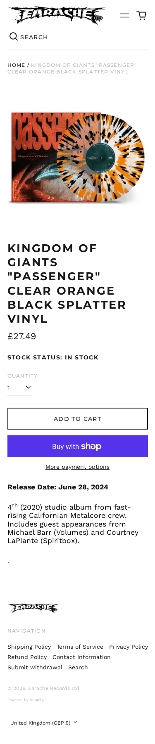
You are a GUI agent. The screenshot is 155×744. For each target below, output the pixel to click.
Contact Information (81, 657)
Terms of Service (80, 646)
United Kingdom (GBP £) (41, 723)
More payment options (77, 466)
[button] (141, 15)
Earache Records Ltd (53, 688)
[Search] (14, 37)
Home (16, 65)
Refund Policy (27, 657)
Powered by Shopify (25, 700)
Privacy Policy (128, 646)
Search (78, 667)
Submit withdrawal (34, 667)
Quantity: (23, 376)
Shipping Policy (29, 646)
